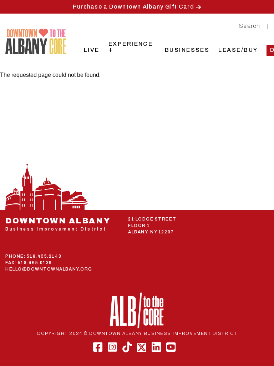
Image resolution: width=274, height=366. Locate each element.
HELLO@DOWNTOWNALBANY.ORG (48, 269)
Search (249, 26)
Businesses (187, 50)
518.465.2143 (44, 256)
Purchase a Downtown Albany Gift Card (133, 7)
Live (92, 50)
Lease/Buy (238, 50)
